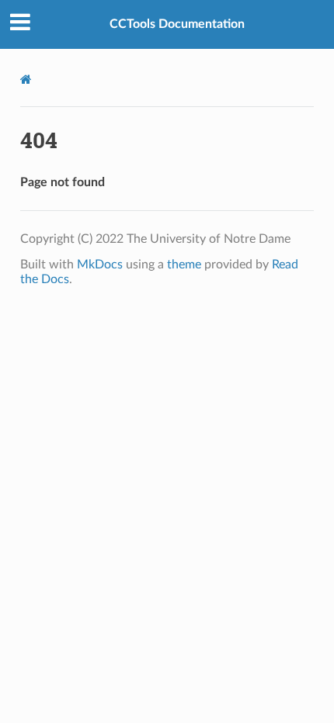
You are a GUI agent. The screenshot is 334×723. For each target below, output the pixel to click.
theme (184, 264)
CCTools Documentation (177, 24)
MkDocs (100, 264)
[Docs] (26, 79)
